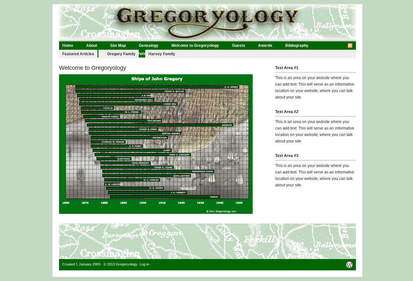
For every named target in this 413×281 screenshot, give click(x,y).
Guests (238, 45)
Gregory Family (121, 54)
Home (67, 45)
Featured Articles (78, 54)
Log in (144, 264)
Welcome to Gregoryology (195, 45)
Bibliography (296, 45)
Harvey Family (161, 54)
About (91, 45)
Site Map (118, 45)
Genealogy (148, 45)
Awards (265, 45)
